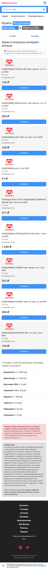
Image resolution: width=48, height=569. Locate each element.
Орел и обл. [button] (31, 28)
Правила (24, 532)
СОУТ (24, 539)
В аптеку (24, 88)
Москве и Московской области (22, 492)
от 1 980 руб (13, 397)
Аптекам (24, 513)
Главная (5, 16)
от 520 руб (15, 390)
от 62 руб (13, 409)
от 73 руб (13, 415)
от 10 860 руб (15, 372)
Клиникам (24, 517)
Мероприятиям (24, 520)
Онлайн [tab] (12, 36)
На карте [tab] (35, 36)
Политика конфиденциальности (24, 536)
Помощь (24, 528)
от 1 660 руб (15, 378)
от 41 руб (15, 384)
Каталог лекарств (18, 16)
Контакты (24, 505)
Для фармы (24, 524)
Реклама (24, 509)
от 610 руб (13, 403)
